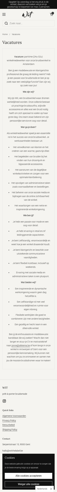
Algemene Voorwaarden (14, 416)
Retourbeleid (8, 425)
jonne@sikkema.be (21, 345)
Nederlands (42, 489)
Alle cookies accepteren (29, 475)
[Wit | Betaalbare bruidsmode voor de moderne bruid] (28, 14)
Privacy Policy (9, 420)
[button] (51, 14)
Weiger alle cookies (28, 484)
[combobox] (44, 489)
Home (5, 34)
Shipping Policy (9, 429)
